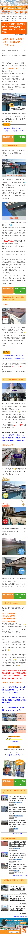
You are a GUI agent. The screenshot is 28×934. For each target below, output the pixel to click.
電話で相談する (8, 137)
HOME (3, 16)
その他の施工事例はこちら (20, 833)
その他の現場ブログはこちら (19, 916)
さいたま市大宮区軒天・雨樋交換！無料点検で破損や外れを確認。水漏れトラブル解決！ (14, 700)
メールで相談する (20, 138)
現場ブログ (10, 16)
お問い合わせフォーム (16, 755)
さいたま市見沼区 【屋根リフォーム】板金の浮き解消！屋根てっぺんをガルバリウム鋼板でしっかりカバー (14, 437)
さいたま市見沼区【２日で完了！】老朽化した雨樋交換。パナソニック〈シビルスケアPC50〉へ (14, 689)
